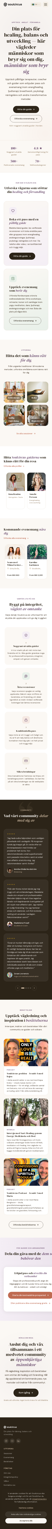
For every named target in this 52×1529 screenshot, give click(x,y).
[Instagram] (6, 1441)
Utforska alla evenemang (15, 538)
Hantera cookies (26, 1508)
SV (36, 4)
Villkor (6, 1481)
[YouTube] (12, 1441)
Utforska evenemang (24, 118)
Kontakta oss (9, 1485)
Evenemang (9, 1457)
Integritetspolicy (11, 1477)
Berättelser (8, 1461)
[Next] (34, 988)
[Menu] (45, 4)
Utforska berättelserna (24, 1224)
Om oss (7, 1473)
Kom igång (24, 1392)
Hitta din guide (24, 109)
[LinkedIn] (18, 1441)
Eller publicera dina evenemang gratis (29, 1303)
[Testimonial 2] (26, 988)
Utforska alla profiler (13, 466)
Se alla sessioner (24, 433)
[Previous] (17, 988)
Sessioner (8, 1453)
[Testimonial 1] (22, 988)
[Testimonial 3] (28, 988)
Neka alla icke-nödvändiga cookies (26, 1514)
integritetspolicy (39, 1499)
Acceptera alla (26, 1521)
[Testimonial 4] (30, 988)
